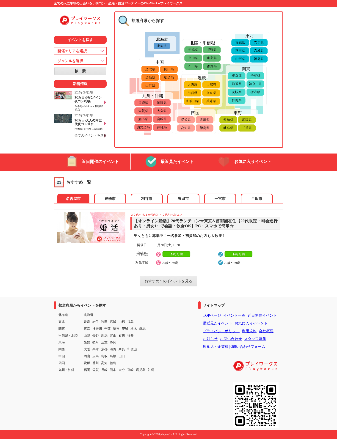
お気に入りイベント (252, 161)
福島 (130, 322)
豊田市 (183, 198)
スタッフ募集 (255, 339)
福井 (130, 335)
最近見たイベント (177, 161)
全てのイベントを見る (91, 135)
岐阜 (95, 342)
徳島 (113, 363)
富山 (113, 335)
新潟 (104, 335)
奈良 (122, 349)
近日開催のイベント (100, 161)
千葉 (107, 328)
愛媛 (87, 363)
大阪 (87, 349)
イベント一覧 (234, 315)
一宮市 (220, 198)
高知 (104, 363)
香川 (95, 363)
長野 (95, 335)
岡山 (87, 356)
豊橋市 (110, 198)
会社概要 (266, 331)
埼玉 (116, 328)
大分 (122, 370)
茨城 (125, 328)
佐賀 (95, 370)
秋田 (104, 322)
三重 (104, 342)
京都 (104, 349)
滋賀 (113, 349)
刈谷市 (146, 198)
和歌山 (132, 349)
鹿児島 (141, 370)
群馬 (142, 328)
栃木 (133, 328)
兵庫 (95, 349)
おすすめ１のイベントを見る (168, 281)
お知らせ (210, 339)
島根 (113, 356)
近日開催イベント (262, 315)
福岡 (87, 370)
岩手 (95, 322)
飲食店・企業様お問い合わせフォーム (234, 346)
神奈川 (97, 328)
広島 (95, 356)
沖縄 (151, 370)
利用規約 (249, 331)
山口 (122, 356)
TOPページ (212, 315)
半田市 (256, 198)
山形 (122, 322)
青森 (87, 322)
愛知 (87, 342)
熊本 (113, 370)
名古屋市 (73, 198)
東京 (87, 328)
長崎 (104, 370)
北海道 (88, 315)
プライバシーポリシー (221, 331)
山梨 (87, 335)
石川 (122, 335)
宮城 (113, 322)
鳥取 (104, 356)
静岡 (113, 342)
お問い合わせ (231, 339)
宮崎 (130, 370)
